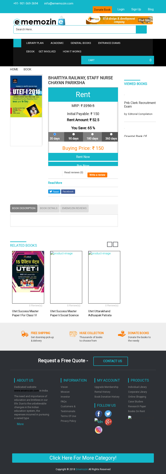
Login (121, 9)
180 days (92, 138)
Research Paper (137, 406)
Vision (64, 387)
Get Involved (47, 51)
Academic (57, 42)
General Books (81, 42)
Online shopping (137, 396)
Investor (65, 396)
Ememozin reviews (74, 208)
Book (27, 69)
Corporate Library (137, 391)
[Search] (141, 29)
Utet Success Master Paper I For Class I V (25, 313)
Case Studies (135, 401)
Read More (55, 182)
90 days (74, 138)
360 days (111, 138)
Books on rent (136, 411)
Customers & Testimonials (68, 409)
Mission (65, 391)
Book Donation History (107, 396)
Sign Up (136, 9)
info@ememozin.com (58, 3)
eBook (30, 51)
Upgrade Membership (106, 387)
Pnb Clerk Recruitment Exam (140, 104)
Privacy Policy (68, 421)
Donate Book (102, 9)
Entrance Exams (109, 42)
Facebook (68, 191)
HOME (14, 69)
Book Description (23, 208)
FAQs (64, 401)
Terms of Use (68, 416)
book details (48, 208)
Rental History (102, 391)
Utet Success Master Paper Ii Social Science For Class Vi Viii (64, 315)
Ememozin (82, 469)
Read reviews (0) (73, 172)
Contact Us (112, 361)
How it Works (72, 51)
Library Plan (35, 42)
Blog (150, 9)
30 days (55, 138)
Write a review (97, 175)
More (20, 424)
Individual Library (137, 387)
